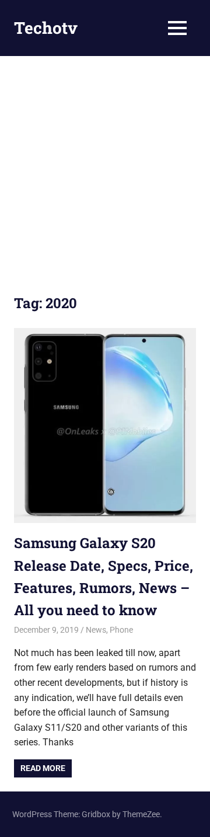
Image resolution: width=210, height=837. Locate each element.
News (96, 629)
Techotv (46, 28)
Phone (121, 629)
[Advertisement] (105, 167)
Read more (42, 768)
